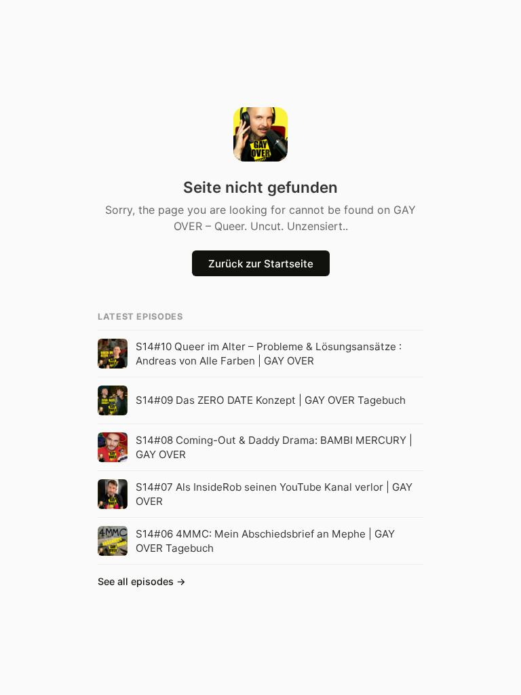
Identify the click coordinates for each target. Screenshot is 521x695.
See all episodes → (142, 581)
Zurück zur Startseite (260, 263)
